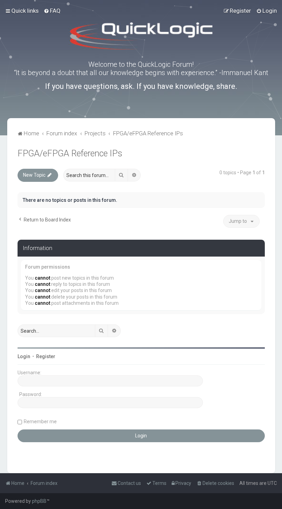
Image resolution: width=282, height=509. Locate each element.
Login (24, 356)
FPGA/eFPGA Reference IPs (70, 153)
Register (45, 356)
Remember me (40, 421)
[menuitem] (52, 10)
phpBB (39, 501)
